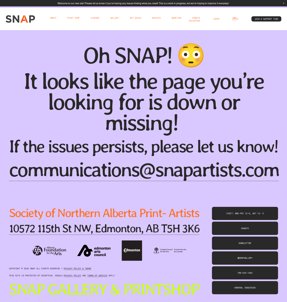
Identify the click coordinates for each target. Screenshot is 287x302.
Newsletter (245, 243)
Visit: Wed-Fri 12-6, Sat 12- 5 (245, 213)
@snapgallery (245, 258)
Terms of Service (97, 275)
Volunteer (194, 21)
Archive (156, 18)
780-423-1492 (245, 273)
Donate (196, 18)
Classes (95, 18)
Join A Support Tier (266, 19)
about (53, 18)
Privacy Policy (72, 275)
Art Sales (135, 18)
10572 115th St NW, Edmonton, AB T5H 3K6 (104, 228)
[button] (283, 3)
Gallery (114, 18)
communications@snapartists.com (144, 169)
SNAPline (177, 18)
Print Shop (73, 18)
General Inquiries (244, 287)
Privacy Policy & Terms (77, 268)
